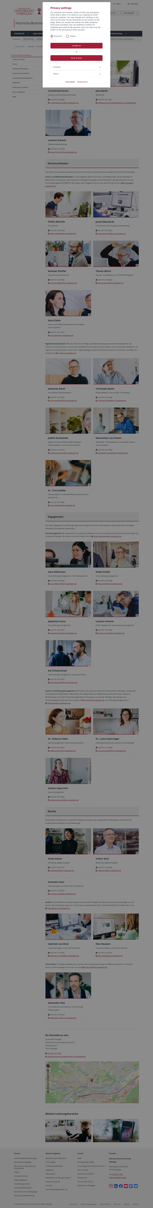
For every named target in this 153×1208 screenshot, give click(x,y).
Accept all (76, 46)
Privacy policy (82, 82)
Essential (58, 36)
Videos (73, 36)
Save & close (76, 58)
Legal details (70, 82)
